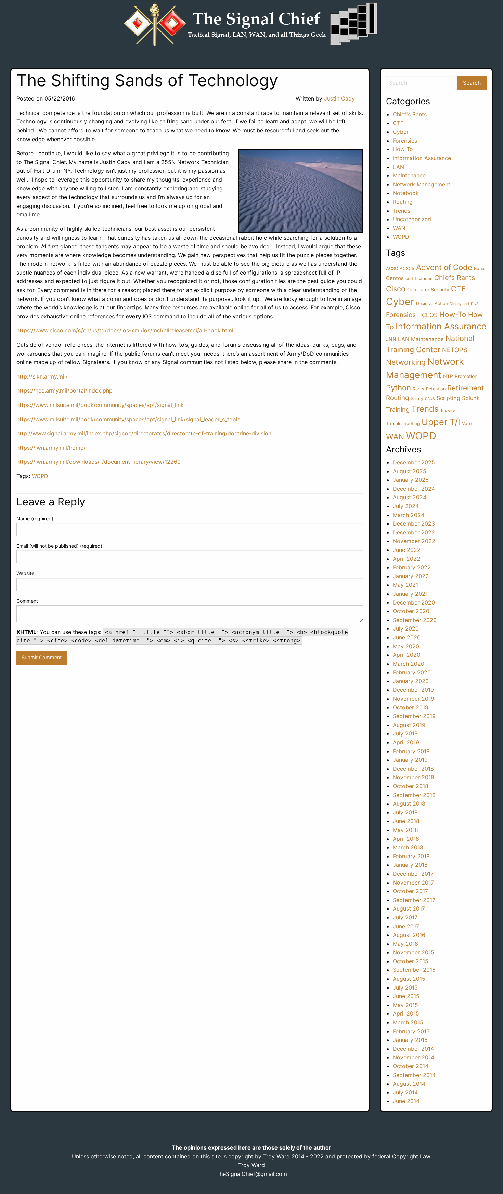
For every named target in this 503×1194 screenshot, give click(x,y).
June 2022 (407, 549)
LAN (398, 166)
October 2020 (411, 611)
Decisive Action (432, 303)
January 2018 (410, 864)
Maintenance (409, 175)
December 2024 (414, 488)
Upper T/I (441, 421)
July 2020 (406, 628)
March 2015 (408, 1022)
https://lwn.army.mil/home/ (51, 447)
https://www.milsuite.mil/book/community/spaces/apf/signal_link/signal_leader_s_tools (128, 419)
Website (25, 573)
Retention (436, 389)
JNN (391, 339)
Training (398, 409)
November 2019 (413, 698)
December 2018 (413, 768)
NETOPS (454, 350)
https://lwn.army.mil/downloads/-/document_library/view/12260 (98, 461)
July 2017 (405, 917)
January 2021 (410, 593)
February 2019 (411, 751)
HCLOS (427, 314)
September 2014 (414, 1075)
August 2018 (409, 803)
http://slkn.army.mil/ (42, 376)
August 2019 (409, 724)
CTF (398, 123)
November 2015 (413, 952)
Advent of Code (444, 267)
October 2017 (410, 891)
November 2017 (413, 882)
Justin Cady (339, 98)
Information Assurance (422, 158)
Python (398, 387)
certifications (419, 278)
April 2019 (406, 742)
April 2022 (406, 558)
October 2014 (410, 1066)
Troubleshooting (403, 423)
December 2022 (414, 532)
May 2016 (405, 943)
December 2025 (414, 462)
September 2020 (415, 619)
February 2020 (412, 672)
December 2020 (414, 602)
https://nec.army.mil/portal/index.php (64, 390)
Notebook (406, 192)
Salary (417, 398)
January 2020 (411, 681)
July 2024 (406, 506)
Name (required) (34, 518)
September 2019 (414, 716)
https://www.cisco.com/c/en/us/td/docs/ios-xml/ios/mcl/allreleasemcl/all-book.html (124, 330)
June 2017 (406, 926)
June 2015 (406, 996)
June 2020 (407, 637)
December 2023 (414, 523)
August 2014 (409, 1083)
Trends (401, 210)
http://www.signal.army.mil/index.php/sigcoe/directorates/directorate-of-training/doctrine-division (143, 433)
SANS (430, 399)
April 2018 (406, 838)
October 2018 (410, 786)
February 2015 (411, 1031)
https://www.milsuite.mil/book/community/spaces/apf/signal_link (100, 404)
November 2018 (413, 777)
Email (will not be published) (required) (59, 546)
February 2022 (412, 567)
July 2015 (405, 987)
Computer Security (428, 289)
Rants (418, 389)
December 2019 (413, 689)
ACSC (392, 268)
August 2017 (409, 908)
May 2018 (405, 829)
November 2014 (413, 1057)
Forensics (405, 140)
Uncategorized (412, 219)
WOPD (40, 476)
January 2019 (410, 759)
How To (403, 149)
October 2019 (410, 707)
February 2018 (411, 856)
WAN (399, 228)
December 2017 (413, 873)
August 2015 (409, 978)
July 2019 (405, 733)
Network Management (421, 184)
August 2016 (409, 934)
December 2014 (413, 1048)
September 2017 (414, 900)
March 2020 (408, 663)
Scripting (448, 398)
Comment (27, 601)
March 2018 (408, 847)
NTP (448, 376)
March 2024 (408, 515)
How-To (452, 314)
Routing (403, 201)
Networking (406, 362)
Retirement (465, 388)
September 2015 (414, 969)
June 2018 (406, 821)
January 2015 (410, 1039)
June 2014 (406, 1101)
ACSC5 (407, 268)
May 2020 (406, 646)
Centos (395, 278)
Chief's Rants (410, 114)
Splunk (471, 398)
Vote (467, 423)
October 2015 (410, 961)
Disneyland (459, 304)
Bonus (480, 268)
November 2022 (414, 541)
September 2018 (414, 795)
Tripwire (447, 410)
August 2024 (409, 497)
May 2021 (405, 584)
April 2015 (406, 1013)
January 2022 (411, 576)
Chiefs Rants (454, 278)
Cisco (395, 288)
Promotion (466, 376)
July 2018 (405, 812)
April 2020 (406, 654)
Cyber (401, 131)
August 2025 (409, 471)
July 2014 (405, 1092)
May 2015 (405, 1004)
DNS (475, 304)
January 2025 (411, 479)
